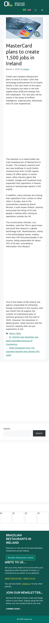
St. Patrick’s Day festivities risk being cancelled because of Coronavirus (22, 340)
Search (7, 428)
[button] (35, 10)
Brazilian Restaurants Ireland (20, 557)
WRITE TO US (29, 578)
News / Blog (15, 333)
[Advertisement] (24, 132)
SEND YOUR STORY (13, 578)
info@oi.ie (26, 584)
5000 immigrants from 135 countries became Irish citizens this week (22, 351)
